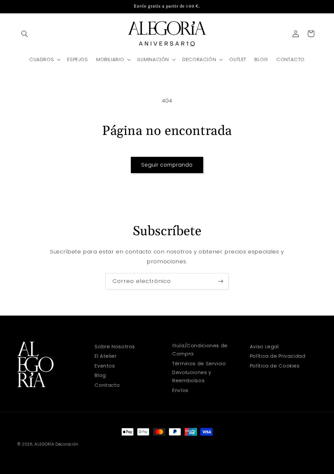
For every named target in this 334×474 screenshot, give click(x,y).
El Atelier (105, 356)
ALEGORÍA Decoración (56, 444)
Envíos (180, 390)
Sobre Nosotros (115, 346)
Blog (100, 375)
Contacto (107, 385)
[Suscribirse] (220, 281)
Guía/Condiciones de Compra (200, 349)
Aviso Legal (264, 346)
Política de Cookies (275, 366)
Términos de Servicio (199, 363)
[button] (24, 33)
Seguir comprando (167, 165)
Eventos (105, 366)
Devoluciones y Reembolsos (191, 376)
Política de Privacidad (278, 356)
